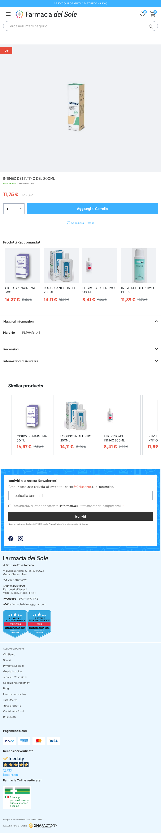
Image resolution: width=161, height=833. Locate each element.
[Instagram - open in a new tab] (18, 540)
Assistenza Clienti (13, 648)
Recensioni (11, 349)
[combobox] (80, 26)
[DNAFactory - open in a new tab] (43, 826)
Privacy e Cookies (13, 665)
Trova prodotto (12, 705)
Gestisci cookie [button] (12, 671)
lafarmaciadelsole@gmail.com (27, 604)
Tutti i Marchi (10, 700)
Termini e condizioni (70, 524)
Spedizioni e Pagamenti (17, 682)
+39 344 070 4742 (27, 598)
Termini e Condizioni (15, 677)
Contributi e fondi (13, 711)
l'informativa (67, 506)
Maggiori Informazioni (18, 321)
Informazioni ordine (14, 694)
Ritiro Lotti (9, 716)
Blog (6, 688)
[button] (152, 26)
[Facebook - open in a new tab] (10, 540)
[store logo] (75, 14)
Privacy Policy (55, 524)
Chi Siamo (9, 654)
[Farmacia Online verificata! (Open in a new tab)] (17, 808)
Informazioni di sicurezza (20, 361)
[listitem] (32, 425)
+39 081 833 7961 (17, 580)
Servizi (7, 660)
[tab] (80, 321)
